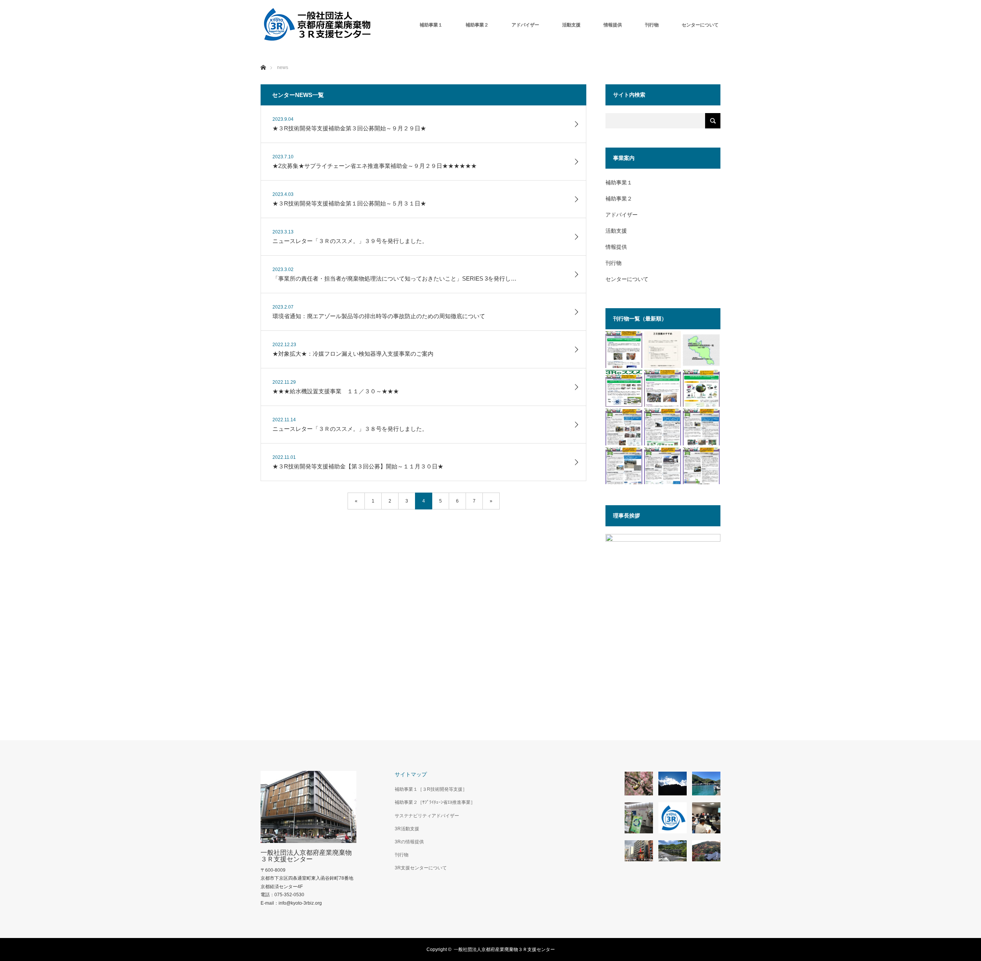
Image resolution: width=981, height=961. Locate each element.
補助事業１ (431, 25)
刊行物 (652, 25)
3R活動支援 (407, 828)
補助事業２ (477, 25)
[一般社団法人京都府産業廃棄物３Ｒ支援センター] (318, 25)
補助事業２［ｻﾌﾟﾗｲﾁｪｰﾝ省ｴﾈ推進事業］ (435, 802)
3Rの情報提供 (409, 841)
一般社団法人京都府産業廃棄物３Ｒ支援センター (306, 855)
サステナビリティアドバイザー (427, 815)
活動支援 (571, 25)
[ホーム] (263, 58)
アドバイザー (525, 25)
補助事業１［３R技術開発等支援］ (431, 789)
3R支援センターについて (421, 868)
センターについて (700, 25)
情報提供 (613, 25)
